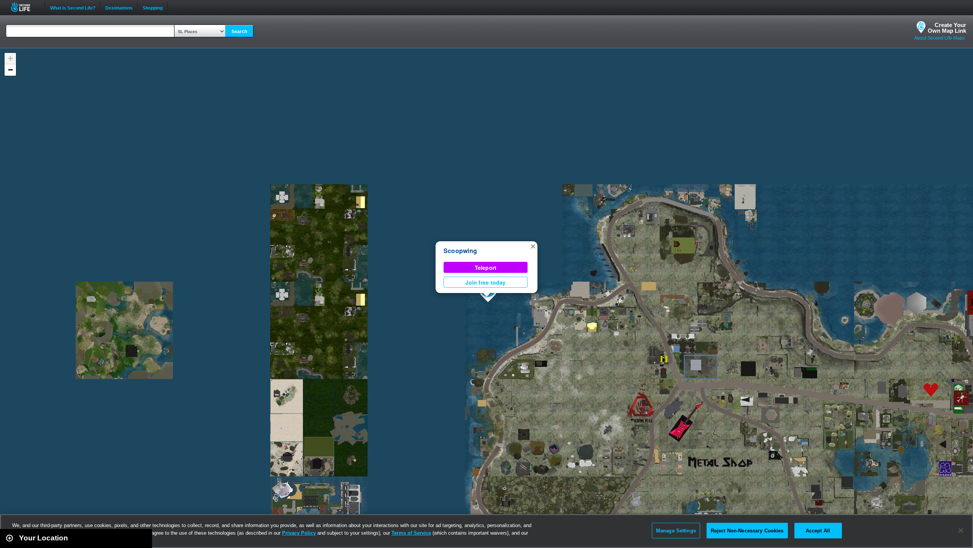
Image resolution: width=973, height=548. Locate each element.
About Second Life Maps (939, 38)
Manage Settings (676, 530)
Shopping (153, 7)
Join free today (485, 282)
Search (239, 31)
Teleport (486, 267)
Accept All (818, 530)
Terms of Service (411, 533)
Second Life (25, 7)
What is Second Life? (72, 7)
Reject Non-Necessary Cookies (747, 530)
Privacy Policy (299, 533)
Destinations (119, 7)
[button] (532, 245)
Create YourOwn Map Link (947, 28)
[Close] (960, 530)
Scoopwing (460, 250)
